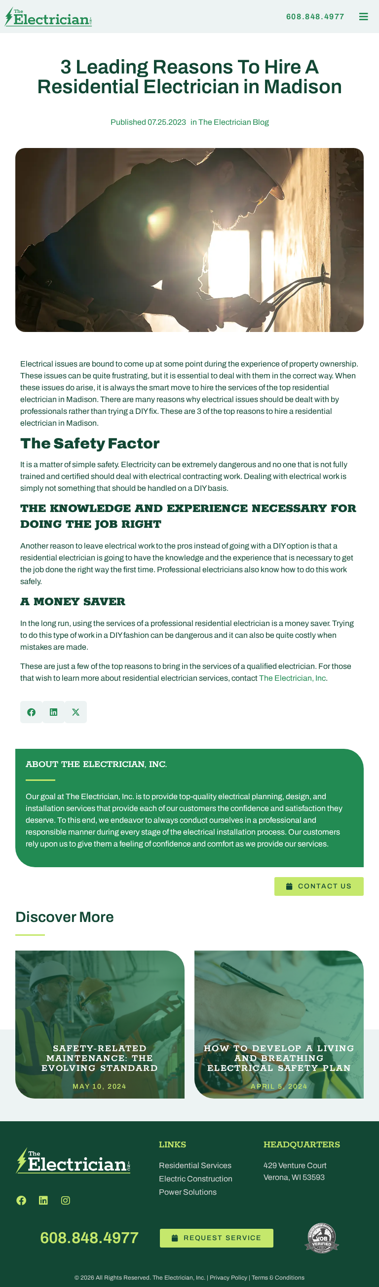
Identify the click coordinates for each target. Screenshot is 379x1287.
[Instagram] (66, 1201)
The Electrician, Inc (292, 678)
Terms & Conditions (278, 1277)
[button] (363, 16)
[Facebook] (21, 1201)
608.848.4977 (89, 1238)
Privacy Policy (228, 1277)
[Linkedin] (43, 1201)
